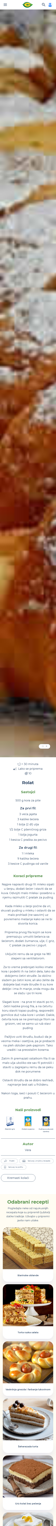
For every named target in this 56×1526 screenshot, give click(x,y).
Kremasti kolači (18, 1178)
